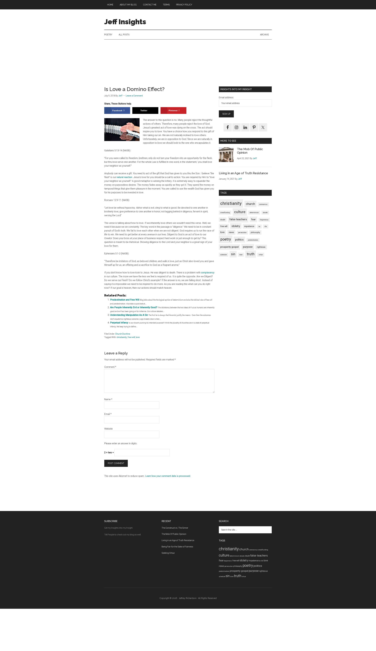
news (231, 232)
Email (107, 414)
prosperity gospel (229, 247)
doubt (222, 220)
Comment (110, 367)
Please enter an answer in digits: (120, 443)
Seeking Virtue (168, 553)
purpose (248, 246)
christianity (122, 337)
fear (253, 219)
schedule (223, 255)
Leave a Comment (134, 96)
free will (131, 337)
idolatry (236, 226)
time (240, 255)
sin (233, 254)
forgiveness (264, 220)
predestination (253, 240)
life (266, 226)
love (138, 337)
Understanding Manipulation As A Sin (129, 315)
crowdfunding (225, 213)
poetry (225, 239)
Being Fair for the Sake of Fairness (177, 546)
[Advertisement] (188, 65)
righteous (261, 247)
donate (265, 213)
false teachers (238, 219)
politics (239, 239)
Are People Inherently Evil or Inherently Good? (133, 307)
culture (239, 212)
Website (108, 428)
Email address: (226, 97)
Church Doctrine (122, 334)
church (250, 204)
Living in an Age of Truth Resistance (243, 173)
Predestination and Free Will (124, 299)
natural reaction (124, 177)
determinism (254, 213)
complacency (207, 272)
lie (259, 226)
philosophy (255, 232)
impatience (249, 226)
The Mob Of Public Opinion (174, 534)
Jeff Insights (125, 22)
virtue (261, 255)
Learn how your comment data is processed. (168, 476)
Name (108, 399)
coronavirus (263, 204)
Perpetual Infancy (119, 322)
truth (251, 254)
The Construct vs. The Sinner (175, 528)
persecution (242, 232)
